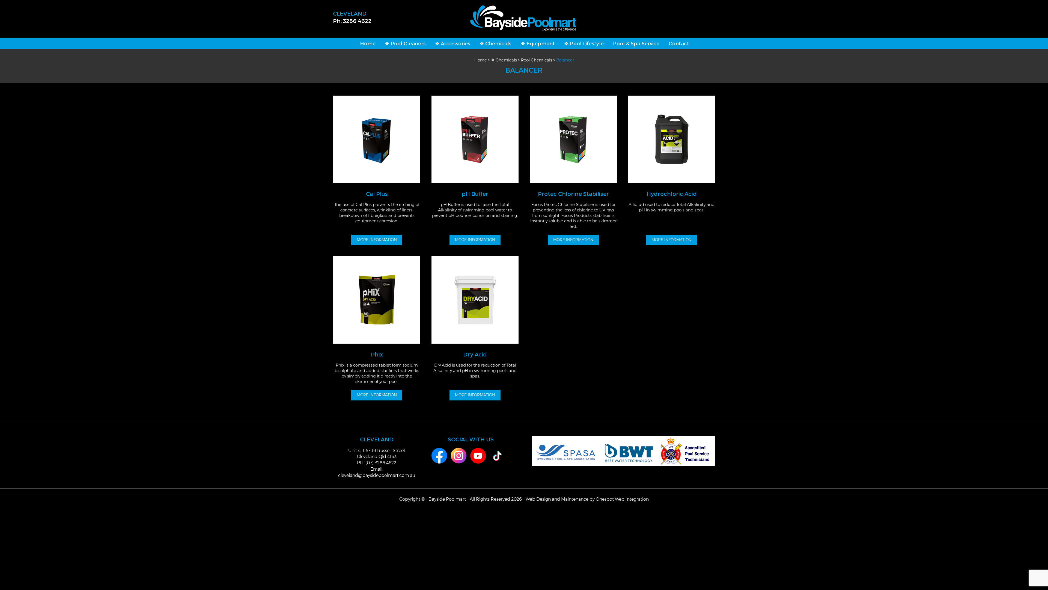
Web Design (538, 499)
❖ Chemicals (495, 43)
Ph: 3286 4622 (352, 20)
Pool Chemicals (536, 60)
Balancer (565, 60)
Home (368, 43)
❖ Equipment (538, 43)
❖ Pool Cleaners (405, 43)
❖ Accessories (452, 43)
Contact (679, 43)
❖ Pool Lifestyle (584, 43)
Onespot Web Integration (622, 499)
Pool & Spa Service (636, 43)
